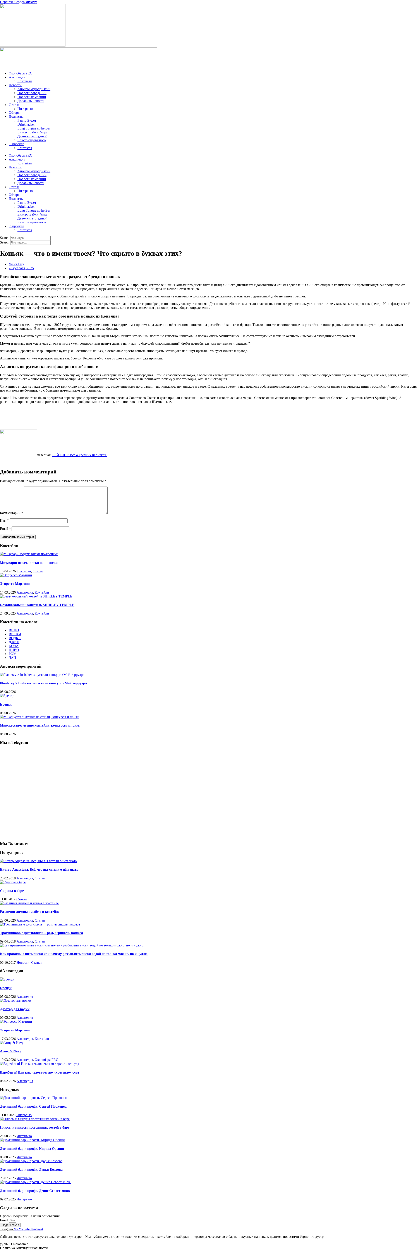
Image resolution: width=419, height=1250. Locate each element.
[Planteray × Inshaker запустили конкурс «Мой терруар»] (42, 675)
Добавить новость (30, 101)
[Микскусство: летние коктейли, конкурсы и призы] (39, 717)
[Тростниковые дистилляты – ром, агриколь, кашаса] (40, 924)
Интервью (25, 108)
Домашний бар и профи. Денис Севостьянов (35, 1191)
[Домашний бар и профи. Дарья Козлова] (31, 1161)
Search (4, 238)
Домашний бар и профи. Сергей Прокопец (33, 1106)
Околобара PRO (21, 73)
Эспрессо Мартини (15, 583)
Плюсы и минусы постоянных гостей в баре (34, 1127)
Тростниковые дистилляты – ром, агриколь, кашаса (41, 933)
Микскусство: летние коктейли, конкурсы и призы (40, 725)
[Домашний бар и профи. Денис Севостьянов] (35, 1182)
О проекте (16, 144)
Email (5, 528)
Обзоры (14, 112)
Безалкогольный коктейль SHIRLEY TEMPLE (37, 605)
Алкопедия (17, 77)
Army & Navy (10, 1051)
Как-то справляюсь (31, 140)
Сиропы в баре (12, 891)
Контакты (24, 148)
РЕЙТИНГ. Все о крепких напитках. (79, 455)
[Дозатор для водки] (15, 1000)
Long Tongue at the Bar (33, 128)
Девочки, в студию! (32, 136)
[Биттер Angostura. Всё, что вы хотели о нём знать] (38, 861)
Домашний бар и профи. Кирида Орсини (32, 1148)
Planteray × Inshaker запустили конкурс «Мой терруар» (43, 683)
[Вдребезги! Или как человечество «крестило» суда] (39, 1063)
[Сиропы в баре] (13, 882)
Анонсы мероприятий (33, 89)
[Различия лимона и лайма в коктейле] (29, 903)
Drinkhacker (26, 124)
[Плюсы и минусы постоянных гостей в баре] (35, 1119)
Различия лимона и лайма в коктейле (29, 911)
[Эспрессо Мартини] (16, 575)
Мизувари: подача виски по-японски (29, 563)
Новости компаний (31, 97)
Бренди (6, 704)
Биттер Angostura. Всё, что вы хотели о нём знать (39, 869)
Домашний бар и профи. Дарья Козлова (31, 1169)
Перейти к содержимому (18, 2)
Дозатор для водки (14, 1009)
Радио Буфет (26, 120)
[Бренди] (7, 696)
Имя (4, 520)
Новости (15, 85)
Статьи (14, 105)
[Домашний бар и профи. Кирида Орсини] (32, 1140)
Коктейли (24, 81)
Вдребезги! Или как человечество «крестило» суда (39, 1072)
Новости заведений (31, 93)
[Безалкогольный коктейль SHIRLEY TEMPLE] (36, 596)
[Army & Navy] (12, 1043)
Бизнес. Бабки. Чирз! (32, 132)
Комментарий (11, 513)
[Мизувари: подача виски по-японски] (29, 554)
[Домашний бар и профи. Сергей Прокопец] (33, 1098)
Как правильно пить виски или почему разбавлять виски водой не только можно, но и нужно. (74, 954)
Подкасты (16, 116)
